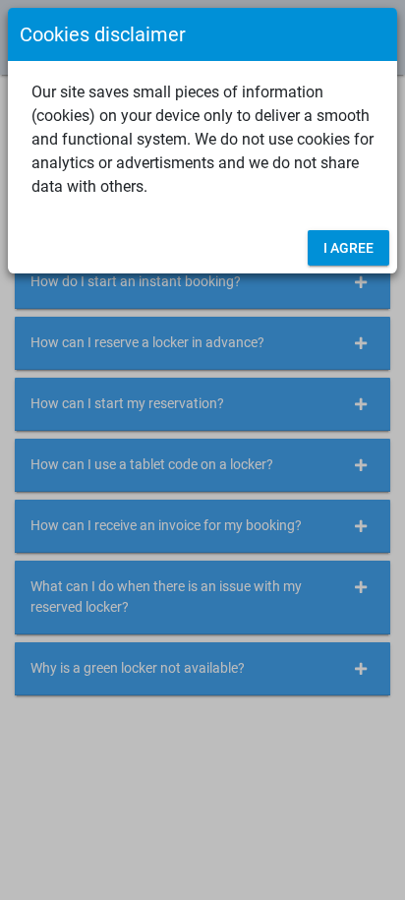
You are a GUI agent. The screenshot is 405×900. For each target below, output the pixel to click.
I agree (348, 248)
